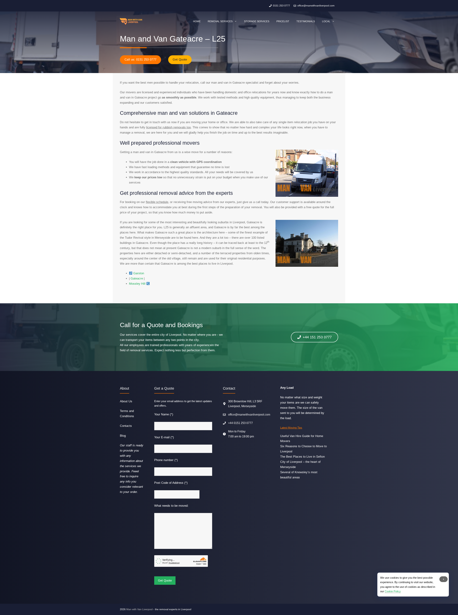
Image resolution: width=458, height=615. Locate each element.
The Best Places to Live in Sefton (302, 456)
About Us (126, 401)
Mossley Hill (137, 283)
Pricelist (282, 21)
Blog (123, 435)
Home (197, 21)
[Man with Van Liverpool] (131, 21)
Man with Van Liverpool (139, 609)
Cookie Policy (393, 591)
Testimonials (305, 21)
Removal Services (220, 21)
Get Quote (180, 59)
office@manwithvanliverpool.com (249, 414)
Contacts (126, 426)
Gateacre (137, 278)
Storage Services (256, 21)
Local (326, 21)
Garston (138, 273)
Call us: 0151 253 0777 (140, 59)
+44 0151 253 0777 (240, 423)
